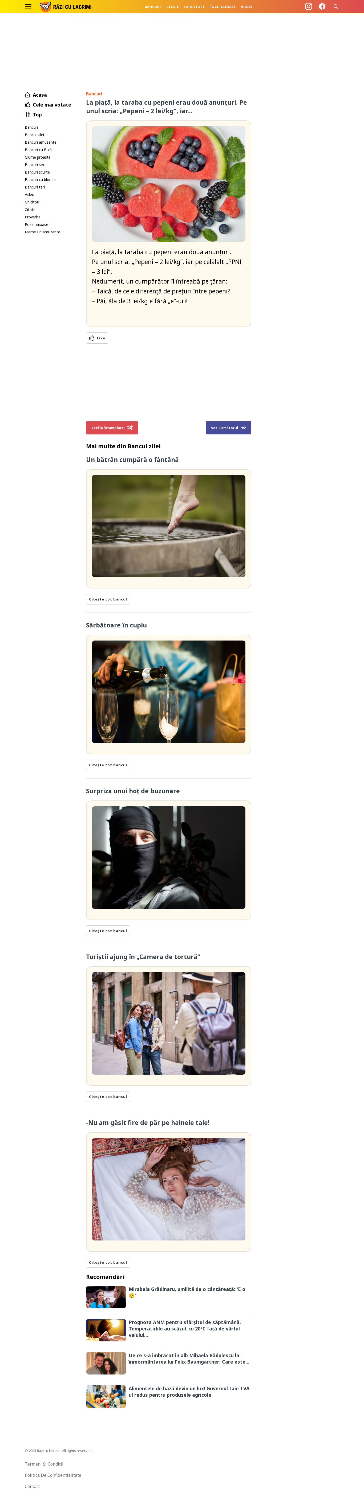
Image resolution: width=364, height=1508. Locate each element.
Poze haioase (222, 6)
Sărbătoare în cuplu (116, 625)
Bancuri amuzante (40, 142)
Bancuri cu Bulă (38, 149)
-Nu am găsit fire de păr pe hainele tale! (147, 1122)
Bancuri (153, 6)
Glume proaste (38, 157)
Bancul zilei (34, 134)
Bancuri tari (35, 187)
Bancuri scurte (37, 172)
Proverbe (33, 216)
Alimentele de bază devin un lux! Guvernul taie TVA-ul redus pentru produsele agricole (190, 1391)
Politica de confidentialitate (53, 1475)
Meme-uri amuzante (42, 231)
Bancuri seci (35, 164)
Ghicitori (194, 6)
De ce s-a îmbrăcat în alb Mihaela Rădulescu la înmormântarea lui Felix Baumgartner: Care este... (189, 1358)
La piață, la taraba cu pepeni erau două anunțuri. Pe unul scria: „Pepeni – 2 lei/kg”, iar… (166, 106)
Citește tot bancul (108, 599)
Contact (32, 1486)
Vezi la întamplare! (108, 427)
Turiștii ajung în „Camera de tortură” (143, 956)
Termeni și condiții (44, 1464)
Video (246, 6)
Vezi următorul (224, 427)
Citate (172, 6)
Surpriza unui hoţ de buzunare (133, 791)
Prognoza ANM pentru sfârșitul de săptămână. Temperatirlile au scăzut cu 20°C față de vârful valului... (185, 1328)
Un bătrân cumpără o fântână (132, 459)
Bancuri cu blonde (40, 179)
